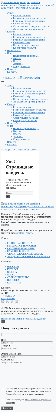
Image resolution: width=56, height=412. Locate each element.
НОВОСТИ (13, 280)
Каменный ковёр (21, 23)
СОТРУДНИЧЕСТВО (18, 277)
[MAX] (8, 303)
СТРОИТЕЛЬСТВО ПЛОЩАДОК (25, 253)
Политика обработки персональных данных (23, 318)
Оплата (17, 61)
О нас (10, 53)
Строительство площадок (26, 45)
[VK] (18, 303)
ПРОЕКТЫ (13, 266)
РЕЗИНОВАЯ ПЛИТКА (19, 243)
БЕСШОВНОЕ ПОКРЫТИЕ (22, 245)
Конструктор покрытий (25, 47)
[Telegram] (3, 303)
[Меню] (2, 81)
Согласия (18, 391)
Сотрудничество (21, 66)
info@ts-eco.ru (8, 298)
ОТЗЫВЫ (12, 272)
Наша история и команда (26, 56)
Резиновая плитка (22, 15)
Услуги (10, 13)
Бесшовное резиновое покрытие (29, 18)
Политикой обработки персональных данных (25, 394)
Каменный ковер (21, 42)
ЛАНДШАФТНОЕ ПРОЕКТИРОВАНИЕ (28, 256)
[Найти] (8, 196)
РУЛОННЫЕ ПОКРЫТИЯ (21, 248)
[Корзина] (21, 78)
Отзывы (17, 58)
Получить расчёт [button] (31, 78)
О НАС (11, 274)
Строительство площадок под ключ (31, 26)
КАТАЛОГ (12, 269)
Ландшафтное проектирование (29, 29)
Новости (11, 69)
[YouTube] (13, 303)
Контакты (12, 72)
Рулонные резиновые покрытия (29, 21)
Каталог (11, 31)
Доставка (18, 64)
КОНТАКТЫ (14, 282)
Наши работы (14, 50)
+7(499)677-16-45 (10, 78)
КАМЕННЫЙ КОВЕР (18, 251)
